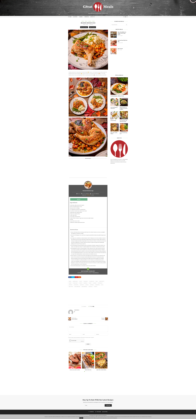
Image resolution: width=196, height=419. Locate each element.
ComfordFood (91, 281)
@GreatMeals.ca (96, 272)
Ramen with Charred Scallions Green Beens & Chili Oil (123, 108)
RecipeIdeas (92, 284)
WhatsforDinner (84, 286)
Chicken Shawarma (88, 369)
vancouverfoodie (77, 286)
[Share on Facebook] (69, 277)
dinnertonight (101, 281)
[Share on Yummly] (79, 277)
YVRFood (95, 286)
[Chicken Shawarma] (88, 360)
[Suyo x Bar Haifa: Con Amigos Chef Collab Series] (114, 35)
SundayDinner (97, 284)
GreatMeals (76, 310)
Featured (69, 16)
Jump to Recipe (84, 27)
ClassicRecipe (86, 281)
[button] (70, 362)
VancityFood (71, 286)
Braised (70, 281)
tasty (102, 284)
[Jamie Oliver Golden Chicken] (101, 360)
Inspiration (87, 16)
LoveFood (86, 284)
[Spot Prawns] (114, 51)
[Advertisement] (88, 168)
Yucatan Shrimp (113, 120)
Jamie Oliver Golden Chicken (101, 369)
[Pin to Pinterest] (92, 306)
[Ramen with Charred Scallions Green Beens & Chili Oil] (124, 102)
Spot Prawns (120, 48)
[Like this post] (89, 306)
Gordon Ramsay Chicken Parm (117, 96)
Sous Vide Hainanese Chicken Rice (114, 108)
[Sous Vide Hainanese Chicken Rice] (115, 102)
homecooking (76, 284)
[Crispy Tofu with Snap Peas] (124, 127)
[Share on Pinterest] (76, 277)
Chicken (80, 281)
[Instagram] (124, 17)
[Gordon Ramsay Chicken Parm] (119, 86)
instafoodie (82, 284)
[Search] (127, 17)
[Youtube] (125, 17)
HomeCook (70, 284)
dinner (97, 281)
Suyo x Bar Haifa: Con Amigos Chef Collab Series (122, 33)
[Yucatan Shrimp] (115, 115)
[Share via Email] (93, 306)
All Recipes (75, 16)
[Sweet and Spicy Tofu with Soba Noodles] (124, 115)
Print (79, 199)
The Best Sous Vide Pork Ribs (75, 369)
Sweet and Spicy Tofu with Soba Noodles (123, 121)
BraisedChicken (75, 281)
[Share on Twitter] (73, 277)
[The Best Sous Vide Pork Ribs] (75, 360)
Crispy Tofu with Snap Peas (123, 133)
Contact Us (92, 16)
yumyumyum (90, 286)
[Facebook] (123, 17)
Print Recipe (93, 27)
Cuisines (80, 16)
